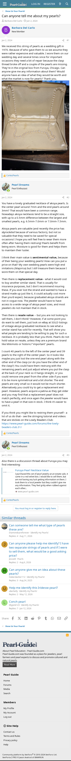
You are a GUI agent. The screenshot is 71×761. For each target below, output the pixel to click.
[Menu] (5, 4)
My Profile (8, 708)
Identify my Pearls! (39, 532)
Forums (7, 684)
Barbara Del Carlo (13, 20)
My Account (9, 712)
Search (6, 693)
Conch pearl (17, 602)
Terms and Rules (11, 735)
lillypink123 (14, 605)
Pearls (20, 558)
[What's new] (60, 4)
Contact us (8, 731)
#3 (68, 455)
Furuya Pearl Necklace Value (32, 470)
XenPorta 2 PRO (9, 757)
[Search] (67, 4)
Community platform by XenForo (29, 754)
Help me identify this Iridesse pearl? (33, 588)
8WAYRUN (39, 757)
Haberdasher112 (17, 577)
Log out (7, 716)
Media (6, 689)
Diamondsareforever (19, 532)
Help (5, 744)
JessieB (12, 558)
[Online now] (8, 190)
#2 (68, 197)
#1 (68, 40)
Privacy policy (10, 740)
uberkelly (13, 591)
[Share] (63, 40)
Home (6, 680)
